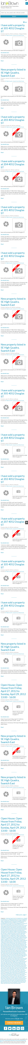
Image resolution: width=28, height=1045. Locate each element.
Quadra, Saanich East (13, 947)
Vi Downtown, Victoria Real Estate (10, 972)
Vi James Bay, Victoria (18, 976)
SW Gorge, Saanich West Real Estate (11, 963)
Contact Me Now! (14, 1023)
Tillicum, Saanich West (5, 969)
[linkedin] (14, 1028)
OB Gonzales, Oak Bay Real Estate (13, 945)
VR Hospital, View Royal (14, 980)
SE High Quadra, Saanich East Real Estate (14, 35)
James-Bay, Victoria (9, 932)
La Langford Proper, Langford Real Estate (19, 937)
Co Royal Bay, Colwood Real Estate (18, 921)
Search (14, 16)
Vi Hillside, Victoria (16, 975)
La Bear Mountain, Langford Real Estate (14, 933)
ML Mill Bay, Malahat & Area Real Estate (12, 942)
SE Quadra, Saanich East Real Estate (10, 955)
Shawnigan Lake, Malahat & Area (7, 958)
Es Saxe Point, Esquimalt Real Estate (13, 928)
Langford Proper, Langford (18, 940)
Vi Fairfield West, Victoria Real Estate (13, 973)
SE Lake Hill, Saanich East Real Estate (13, 952)
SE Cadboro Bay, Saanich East (13, 949)
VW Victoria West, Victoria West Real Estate (12, 983)
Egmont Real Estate (7, 926)
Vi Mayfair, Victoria (14, 977)
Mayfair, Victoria (4, 941)
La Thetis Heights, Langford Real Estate (16, 939)
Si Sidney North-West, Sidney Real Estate (12, 959)
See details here (5, 52)
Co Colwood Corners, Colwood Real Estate (8, 919)
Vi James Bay (11, 976)
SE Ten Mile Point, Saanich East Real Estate (14, 957)
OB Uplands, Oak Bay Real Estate (17, 946)
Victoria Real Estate (16, 979)
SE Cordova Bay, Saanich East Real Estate (14, 951)
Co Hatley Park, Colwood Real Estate (11, 920)
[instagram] (22, 1028)
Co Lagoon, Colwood (21, 920)
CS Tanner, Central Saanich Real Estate (12, 925)
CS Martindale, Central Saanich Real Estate (14, 924)
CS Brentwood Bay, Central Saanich (12, 923)
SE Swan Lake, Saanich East (13, 956)
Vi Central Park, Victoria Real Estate (13, 971)
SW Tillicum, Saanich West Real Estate (17, 967)
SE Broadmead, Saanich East (11, 948)
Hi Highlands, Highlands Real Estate (16, 931)
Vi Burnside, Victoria (14, 970)
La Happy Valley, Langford (14, 935)
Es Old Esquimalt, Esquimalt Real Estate (17, 927)
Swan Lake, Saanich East (22, 968)
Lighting (25, 940)
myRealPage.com (14, 1035)
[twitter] (10, 1028)
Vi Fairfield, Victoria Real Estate (10, 974)
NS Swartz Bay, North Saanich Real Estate (12, 944)
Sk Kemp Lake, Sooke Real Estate (16, 960)
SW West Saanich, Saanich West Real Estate (14, 968)
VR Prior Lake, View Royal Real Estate (15, 981)
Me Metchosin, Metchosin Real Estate (15, 941)
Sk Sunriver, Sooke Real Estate (7, 962)
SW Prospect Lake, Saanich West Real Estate (15, 964)
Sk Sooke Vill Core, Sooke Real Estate (19, 961)
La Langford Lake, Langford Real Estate (17, 936)
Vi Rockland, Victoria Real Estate (20, 978)
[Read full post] (6, 42)
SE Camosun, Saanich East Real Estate (18, 950)
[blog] (18, 1028)
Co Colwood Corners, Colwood (21, 918)
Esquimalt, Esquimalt (18, 928)
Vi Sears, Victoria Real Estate (6, 979)
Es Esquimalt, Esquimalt (16, 926)
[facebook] (5, 1028)
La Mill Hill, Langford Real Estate (16, 938)
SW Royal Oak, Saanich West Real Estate (13, 965)
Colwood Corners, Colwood (17, 922)
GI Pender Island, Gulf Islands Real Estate (9, 930)
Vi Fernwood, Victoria (21, 974)
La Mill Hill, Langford (5, 938)
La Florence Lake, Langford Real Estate (11, 934)
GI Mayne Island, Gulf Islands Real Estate (18, 929)
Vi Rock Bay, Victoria (9, 978)
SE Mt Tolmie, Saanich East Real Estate (11, 954)
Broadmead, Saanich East (11, 918)
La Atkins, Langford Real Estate (19, 932)
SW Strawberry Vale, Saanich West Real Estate (15, 966)
